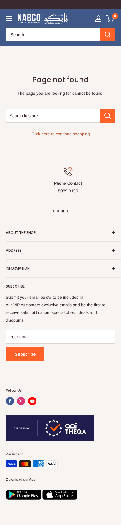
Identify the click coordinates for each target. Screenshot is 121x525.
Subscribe (25, 354)
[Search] (107, 34)
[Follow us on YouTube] (32, 401)
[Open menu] (9, 18)
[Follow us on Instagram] (21, 401)
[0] (110, 18)
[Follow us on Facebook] (10, 401)
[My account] (98, 18)
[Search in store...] (107, 116)
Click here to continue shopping (60, 134)
